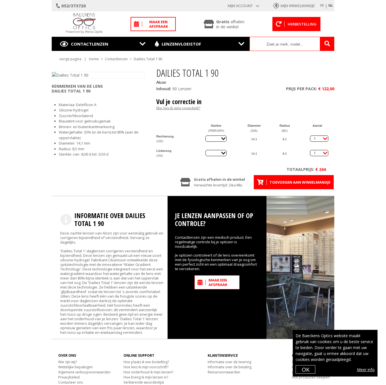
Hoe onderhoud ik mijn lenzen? (148, 372)
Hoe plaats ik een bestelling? (146, 362)
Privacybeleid (69, 377)
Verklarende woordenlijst (143, 382)
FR (322, 5)
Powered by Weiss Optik (84, 31)
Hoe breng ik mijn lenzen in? (145, 377)
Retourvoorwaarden (224, 372)
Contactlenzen (89, 44)
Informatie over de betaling (229, 367)
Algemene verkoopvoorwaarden (84, 372)
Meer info (366, 369)
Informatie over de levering (229, 362)
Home (94, 59)
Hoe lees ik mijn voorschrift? (178, 108)
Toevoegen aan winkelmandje (300, 182)
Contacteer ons (70, 382)
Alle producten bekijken (311, 377)
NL (330, 5)
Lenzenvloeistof (181, 44)
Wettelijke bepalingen (75, 367)
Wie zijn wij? (67, 362)
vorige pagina (70, 59)
